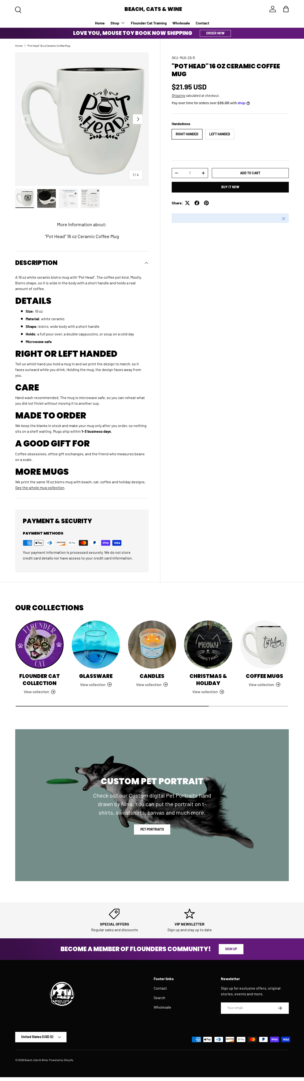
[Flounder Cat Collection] (39, 644)
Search (159, 997)
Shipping (178, 96)
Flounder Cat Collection (39, 679)
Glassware (96, 676)
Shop (114, 23)
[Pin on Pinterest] (206, 203)
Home (100, 23)
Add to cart (250, 173)
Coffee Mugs (264, 676)
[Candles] (152, 644)
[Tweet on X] (187, 203)
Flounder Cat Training (149, 23)
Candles (152, 676)
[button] (286, 9)
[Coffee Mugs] (264, 644)
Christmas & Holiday (208, 679)
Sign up (231, 949)
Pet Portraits (152, 829)
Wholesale (181, 23)
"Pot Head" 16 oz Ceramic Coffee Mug (48, 45)
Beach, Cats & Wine (36, 1060)
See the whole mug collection (39, 487)
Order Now (215, 33)
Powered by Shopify (61, 1060)
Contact (202, 23)
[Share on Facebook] (197, 203)
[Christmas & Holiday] (208, 644)
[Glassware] (96, 644)
